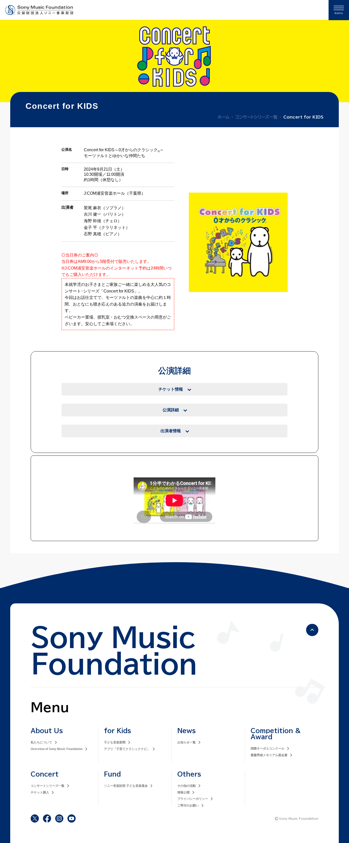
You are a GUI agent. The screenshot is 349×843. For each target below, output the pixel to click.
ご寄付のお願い (188, 805)
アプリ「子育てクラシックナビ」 (127, 749)
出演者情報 (170, 431)
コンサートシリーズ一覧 (47, 786)
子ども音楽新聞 (114, 742)
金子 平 (90, 227)
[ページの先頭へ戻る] (312, 630)
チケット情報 (170, 389)
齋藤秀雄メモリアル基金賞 (269, 755)
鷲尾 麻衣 (92, 208)
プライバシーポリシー (192, 799)
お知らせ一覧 (186, 742)
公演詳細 (170, 410)
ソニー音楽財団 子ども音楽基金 (126, 786)
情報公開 (183, 792)
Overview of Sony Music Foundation (57, 749)
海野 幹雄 (92, 221)
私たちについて (41, 742)
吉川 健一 (92, 214)
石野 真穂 (92, 234)
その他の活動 (186, 786)
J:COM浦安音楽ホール (104, 193)
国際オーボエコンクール (267, 748)
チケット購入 (40, 792)
